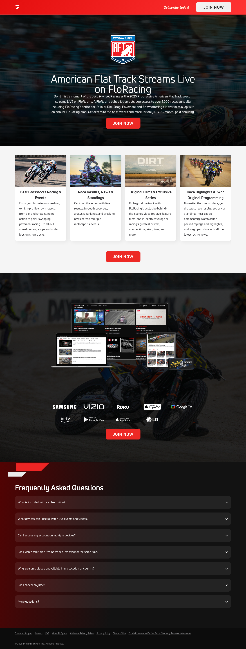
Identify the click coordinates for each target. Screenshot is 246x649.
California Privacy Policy (82, 633)
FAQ (47, 633)
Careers (39, 633)
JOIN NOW (213, 7)
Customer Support (23, 633)
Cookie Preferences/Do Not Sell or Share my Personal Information (160, 633)
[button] (123, 502)
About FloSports (59, 633)
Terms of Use (119, 633)
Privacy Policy (103, 633)
